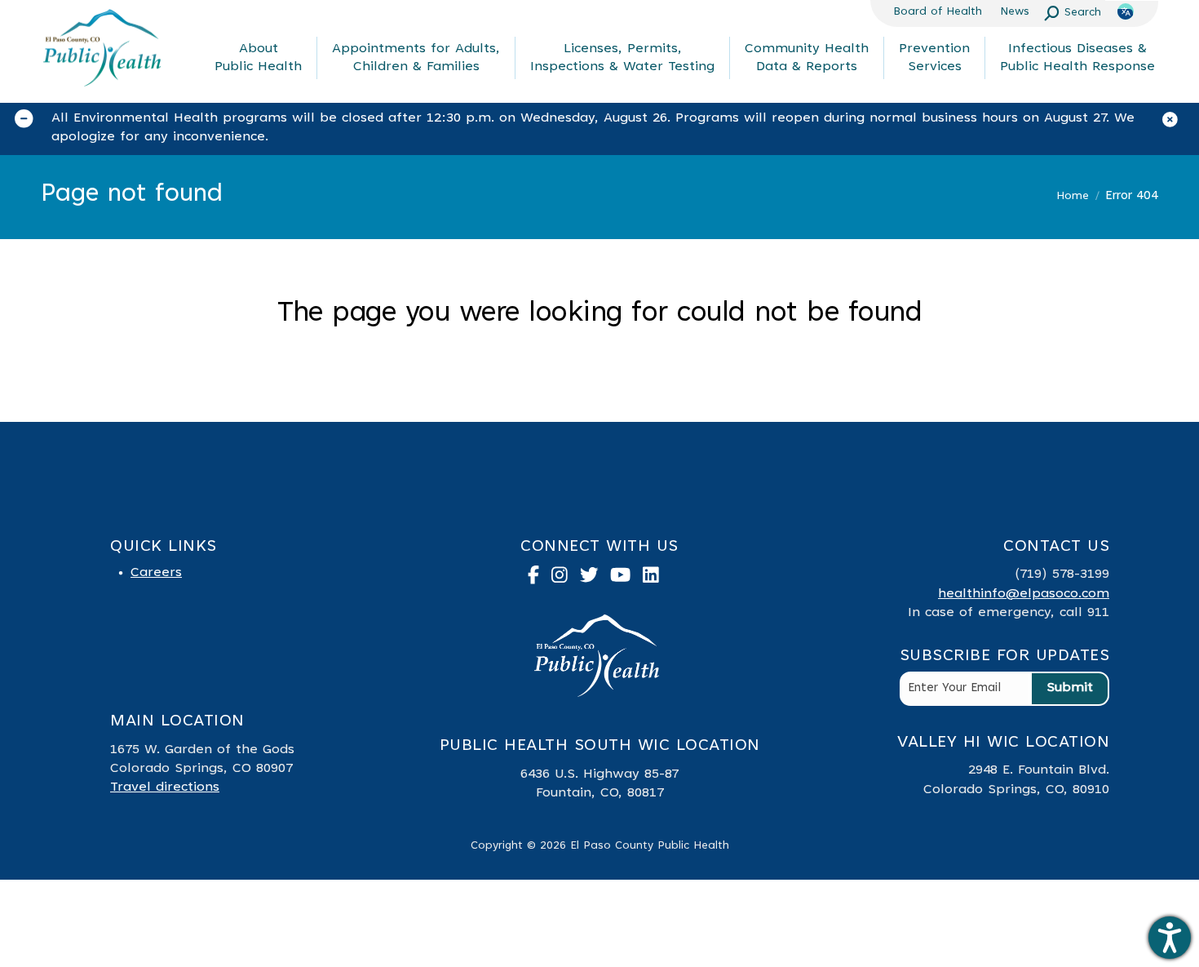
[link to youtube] (626, 578)
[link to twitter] (595, 578)
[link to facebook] (539, 578)
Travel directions (164, 787)
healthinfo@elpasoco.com (1023, 594)
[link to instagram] (565, 578)
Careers (156, 572)
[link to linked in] (657, 578)
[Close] (1176, 123)
